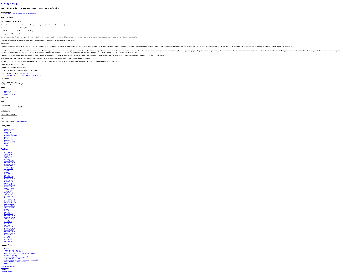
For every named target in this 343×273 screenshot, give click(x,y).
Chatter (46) (7, 132)
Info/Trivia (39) (8, 139)
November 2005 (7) (9, 183)
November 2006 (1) (9, 164)
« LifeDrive (4, 13)
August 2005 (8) (9, 188)
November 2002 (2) (9, 233)
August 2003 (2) (9, 218)
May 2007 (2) (8, 156)
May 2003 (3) (8, 223)
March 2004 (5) (8, 214)
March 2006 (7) (8, 177)
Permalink (25, 73)
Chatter (22, 75)
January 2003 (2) (9, 230)
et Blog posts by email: (8, 114)
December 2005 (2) (9, 181)
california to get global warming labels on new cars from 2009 (21, 260)
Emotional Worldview (31, 75)
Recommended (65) (9, 142)
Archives (5, 149)
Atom (17, 121)
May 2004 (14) (8, 210)
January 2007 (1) (9, 161)
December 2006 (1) (9, 162)
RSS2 (21, 121)
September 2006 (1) (9, 167)
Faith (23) (7, 137)
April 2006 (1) (8, 175)
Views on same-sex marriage (12, 250)
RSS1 (26, 121)
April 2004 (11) (8, 212)
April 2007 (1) (8, 157)
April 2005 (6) (8, 194)
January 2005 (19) (9, 199)
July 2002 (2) (8, 236)
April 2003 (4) (8, 225)
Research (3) (7, 143)
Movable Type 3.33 (6, 271)
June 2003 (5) (8, 222)
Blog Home (11, 13)
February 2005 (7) (9, 198)
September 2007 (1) (9, 154)
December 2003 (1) (9, 215)
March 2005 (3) (8, 196)
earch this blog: (5, 105)
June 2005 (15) (8, 191)
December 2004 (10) (10, 201)
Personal (40, 75)
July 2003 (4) (8, 220)
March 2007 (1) (8, 159)
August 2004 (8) (9, 207)
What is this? (4, 268)
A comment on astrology (11, 255)
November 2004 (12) (10, 202)
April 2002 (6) (8, 241)
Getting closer (8, 263)
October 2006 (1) (9, 165)
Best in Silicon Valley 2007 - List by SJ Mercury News (19, 253)
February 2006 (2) (9, 178)
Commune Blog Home (10, 94)
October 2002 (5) (9, 235)
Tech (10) (7, 145)
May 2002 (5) (8, 239)
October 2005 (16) (9, 185)
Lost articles (7, 249)
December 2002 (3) (9, 231)
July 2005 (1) (8, 190)
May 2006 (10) (8, 173)
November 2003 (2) (9, 217)
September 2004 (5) (9, 206)
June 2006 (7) (8, 172)
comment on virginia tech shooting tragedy (16, 257)
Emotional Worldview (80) (11, 135)
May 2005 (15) (8, 193)
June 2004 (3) (8, 209)
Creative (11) (8, 134)
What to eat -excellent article (12, 258)
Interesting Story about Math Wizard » (26, 13)
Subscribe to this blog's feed (8, 266)
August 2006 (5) (9, 169)
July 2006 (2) (8, 170)
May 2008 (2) (8, 153)
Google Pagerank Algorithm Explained (15, 261)
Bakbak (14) (7, 131)
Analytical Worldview (12, 75)
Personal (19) (8, 140)
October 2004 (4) (9, 204)
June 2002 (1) (8, 238)
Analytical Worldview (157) (12, 129)
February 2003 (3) (9, 228)
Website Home (8, 93)
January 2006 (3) (9, 180)
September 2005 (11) (10, 186)
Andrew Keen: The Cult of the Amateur (15, 252)
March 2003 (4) (8, 226)
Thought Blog (9, 3)
